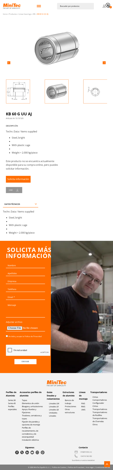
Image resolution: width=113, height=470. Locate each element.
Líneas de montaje (83, 395)
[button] (8, 62)
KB (34, 14)
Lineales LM (54, 403)
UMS (83, 409)
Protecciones (70, 406)
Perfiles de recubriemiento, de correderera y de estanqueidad (30, 432)
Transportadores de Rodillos (100, 414)
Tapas (24, 400)
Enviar (25, 361)
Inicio (5, 14)
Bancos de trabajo (69, 402)
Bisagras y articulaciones (32, 406)
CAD (11, 190)
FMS (83, 403)
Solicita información (18, 179)
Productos (13, 14)
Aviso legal (90, 467)
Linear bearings (25, 14)
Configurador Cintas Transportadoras (100, 406)
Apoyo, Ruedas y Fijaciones (29, 411)
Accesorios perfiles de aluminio (30, 394)
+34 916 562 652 (86, 456)
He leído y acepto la (25, 336)
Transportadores (98, 392)
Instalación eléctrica (30, 440)
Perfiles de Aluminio (11, 394)
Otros (95, 424)
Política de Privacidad (33, 336)
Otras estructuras (70, 411)
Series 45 (12, 403)
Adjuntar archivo (14, 322)
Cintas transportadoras (100, 398)
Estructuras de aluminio (69, 394)
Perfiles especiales (12, 408)
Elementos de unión (30, 403)
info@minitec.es (86, 452)
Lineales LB (54, 409)
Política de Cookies (59, 467)
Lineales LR (54, 406)
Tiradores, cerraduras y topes (32, 417)
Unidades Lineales (53, 414)
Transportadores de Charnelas (100, 420)
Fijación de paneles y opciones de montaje (31, 423)
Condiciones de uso (102, 467)
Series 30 (12, 400)
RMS (83, 406)
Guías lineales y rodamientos (53, 395)
